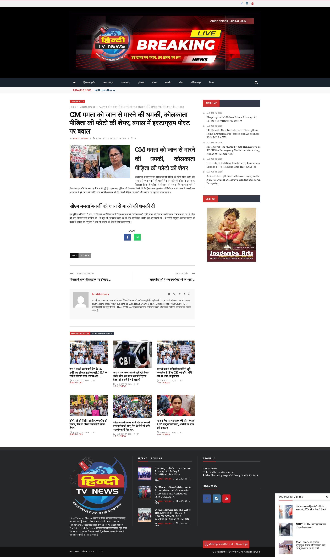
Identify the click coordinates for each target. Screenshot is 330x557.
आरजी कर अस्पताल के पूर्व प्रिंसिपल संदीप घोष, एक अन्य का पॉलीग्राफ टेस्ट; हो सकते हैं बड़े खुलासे (131, 375)
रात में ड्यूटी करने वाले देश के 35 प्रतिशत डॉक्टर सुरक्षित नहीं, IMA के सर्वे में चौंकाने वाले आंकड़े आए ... (88, 372)
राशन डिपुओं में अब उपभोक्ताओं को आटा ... (172, 279)
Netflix (93, 551)
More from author (102, 333)
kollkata (85, 255)
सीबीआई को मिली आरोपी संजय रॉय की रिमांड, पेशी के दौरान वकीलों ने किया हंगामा (88, 424)
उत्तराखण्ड (125, 82)
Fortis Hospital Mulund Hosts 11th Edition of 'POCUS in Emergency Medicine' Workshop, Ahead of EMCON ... (173, 514)
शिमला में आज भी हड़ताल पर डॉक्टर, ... (90, 279)
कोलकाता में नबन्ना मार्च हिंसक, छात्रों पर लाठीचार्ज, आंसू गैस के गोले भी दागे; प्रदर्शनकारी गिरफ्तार (131, 425)
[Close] (326, 496)
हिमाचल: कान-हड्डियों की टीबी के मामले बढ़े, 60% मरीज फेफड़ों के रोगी (311, 508)
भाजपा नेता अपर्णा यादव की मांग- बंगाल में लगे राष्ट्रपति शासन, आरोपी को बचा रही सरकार (175, 424)
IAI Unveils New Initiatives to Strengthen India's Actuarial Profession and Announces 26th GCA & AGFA (173, 492)
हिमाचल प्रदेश (89, 82)
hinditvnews (81, 138)
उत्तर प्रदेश (108, 82)
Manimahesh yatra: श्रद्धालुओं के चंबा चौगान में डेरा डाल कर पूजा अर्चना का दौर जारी (310, 545)
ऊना (71, 551)
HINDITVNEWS (233, 551)
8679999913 (211, 468)
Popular (156, 458)
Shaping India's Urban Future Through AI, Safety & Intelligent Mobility (173, 471)
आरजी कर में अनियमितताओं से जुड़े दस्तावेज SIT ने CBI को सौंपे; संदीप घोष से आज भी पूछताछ (175, 372)
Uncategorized (77, 101)
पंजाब (154, 82)
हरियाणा (141, 82)
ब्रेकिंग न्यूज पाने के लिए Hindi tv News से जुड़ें (228, 544)
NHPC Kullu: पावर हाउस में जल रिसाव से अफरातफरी (311, 525)
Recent (142, 458)
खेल (181, 82)
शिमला (77, 551)
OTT (101, 551)
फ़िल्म (211, 82)
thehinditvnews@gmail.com (220, 472)
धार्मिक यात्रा (195, 82)
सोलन (84, 551)
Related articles (80, 333)
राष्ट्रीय (168, 82)
